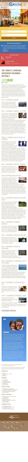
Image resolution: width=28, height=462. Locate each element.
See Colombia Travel (14, 417)
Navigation (4, 7)
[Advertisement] (14, 447)
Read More (5, 51)
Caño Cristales (8, 57)
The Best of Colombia (9, 61)
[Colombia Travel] (14, 4)
